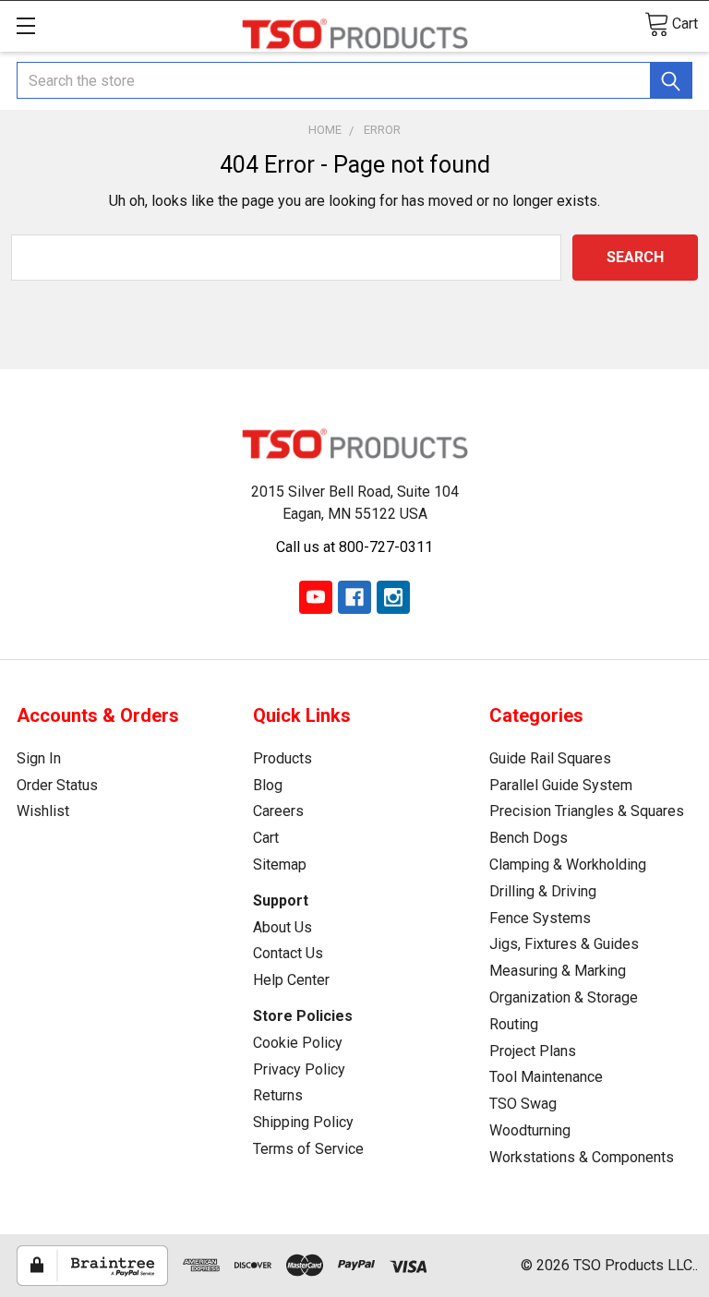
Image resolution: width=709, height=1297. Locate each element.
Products (282, 758)
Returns (278, 1095)
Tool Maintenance (546, 1077)
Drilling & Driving (542, 891)
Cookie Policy (297, 1042)
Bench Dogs (528, 838)
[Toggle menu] (25, 25)
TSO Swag (523, 1103)
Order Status (57, 785)
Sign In (39, 758)
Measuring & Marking (557, 970)
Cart (266, 838)
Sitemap (279, 864)
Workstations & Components (581, 1157)
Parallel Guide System (560, 785)
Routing (513, 1024)
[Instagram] (393, 597)
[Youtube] (315, 597)
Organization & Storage (563, 997)
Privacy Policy (299, 1069)
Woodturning (530, 1130)
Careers (278, 811)
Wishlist (43, 811)
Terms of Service (308, 1149)
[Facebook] (354, 597)
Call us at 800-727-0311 (354, 547)
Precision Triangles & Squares (586, 811)
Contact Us (288, 953)
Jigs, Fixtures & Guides (564, 944)
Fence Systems (540, 918)
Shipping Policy (303, 1122)
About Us (282, 927)
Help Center (291, 980)
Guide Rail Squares (550, 758)
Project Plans (532, 1051)
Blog (267, 785)
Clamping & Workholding (567, 864)
